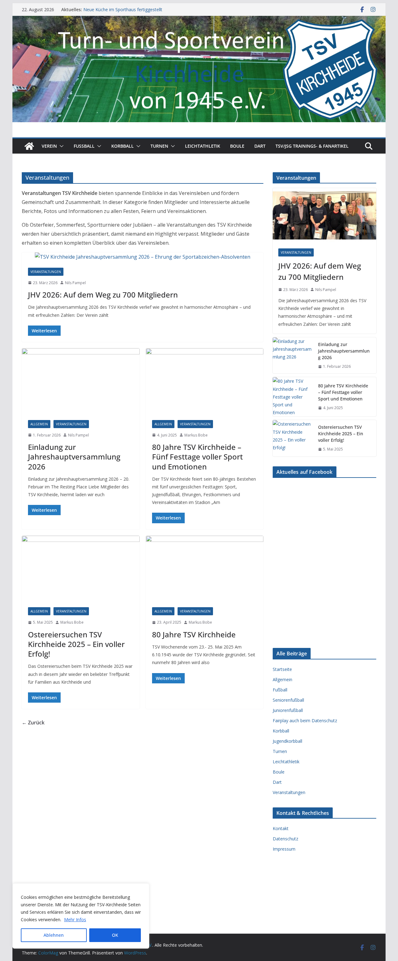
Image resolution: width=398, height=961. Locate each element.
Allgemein (39, 424)
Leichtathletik (202, 146)
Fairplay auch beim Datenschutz (305, 720)
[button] (60, 146)
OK (115, 935)
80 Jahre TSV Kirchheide (194, 634)
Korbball (122, 146)
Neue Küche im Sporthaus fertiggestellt (122, 9)
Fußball (280, 690)
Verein (49, 146)
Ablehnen (54, 935)
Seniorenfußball (288, 700)
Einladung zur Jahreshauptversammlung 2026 (74, 456)
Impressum (284, 849)
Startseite (282, 669)
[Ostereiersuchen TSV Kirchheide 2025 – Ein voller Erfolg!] (81, 568)
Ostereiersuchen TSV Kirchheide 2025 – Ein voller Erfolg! (76, 644)
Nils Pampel (75, 282)
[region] (80, 916)
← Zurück (33, 722)
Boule (237, 146)
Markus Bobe (196, 435)
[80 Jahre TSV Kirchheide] (205, 568)
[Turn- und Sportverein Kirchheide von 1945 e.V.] (199, 20)
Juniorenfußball (288, 710)
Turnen (159, 146)
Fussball (84, 146)
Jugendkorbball (287, 741)
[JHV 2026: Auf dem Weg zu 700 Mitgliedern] (142, 256)
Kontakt (281, 828)
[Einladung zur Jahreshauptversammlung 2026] (81, 381)
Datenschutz (285, 839)
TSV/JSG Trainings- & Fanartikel (312, 146)
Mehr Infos (75, 919)
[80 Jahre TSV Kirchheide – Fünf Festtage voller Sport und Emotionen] (205, 381)
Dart (260, 146)
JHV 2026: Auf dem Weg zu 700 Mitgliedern (103, 294)
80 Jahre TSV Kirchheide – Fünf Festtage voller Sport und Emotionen (197, 456)
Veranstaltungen (45, 272)
